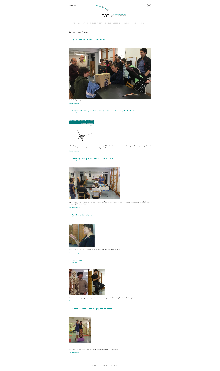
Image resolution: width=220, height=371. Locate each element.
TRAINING (127, 23)
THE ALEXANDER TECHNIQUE (100, 23)
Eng (72, 5)
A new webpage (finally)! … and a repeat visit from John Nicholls (103, 111)
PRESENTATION (82, 23)
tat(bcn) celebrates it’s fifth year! (88, 39)
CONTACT (142, 23)
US (135, 23)
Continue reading (75, 103)
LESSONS (116, 23)
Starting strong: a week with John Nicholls (92, 159)
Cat (70, 5)
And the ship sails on (82, 215)
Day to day (77, 260)
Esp (75, 5)
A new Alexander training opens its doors (92, 309)
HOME (72, 23)
